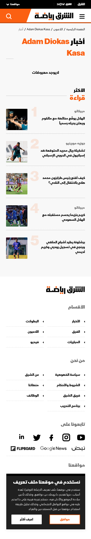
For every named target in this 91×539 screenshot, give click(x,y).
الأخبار (76, 321)
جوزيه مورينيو (75, 143)
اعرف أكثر (26, 519)
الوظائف (33, 395)
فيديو (34, 342)
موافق (65, 519)
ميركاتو (79, 111)
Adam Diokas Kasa (38, 29)
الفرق (76, 331)
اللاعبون (58, 29)
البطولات (32, 321)
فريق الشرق (71, 395)
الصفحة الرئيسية (75, 29)
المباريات (73, 342)
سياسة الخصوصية (67, 374)
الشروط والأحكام (68, 385)
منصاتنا (33, 385)
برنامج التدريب (70, 406)
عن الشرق (32, 374)
